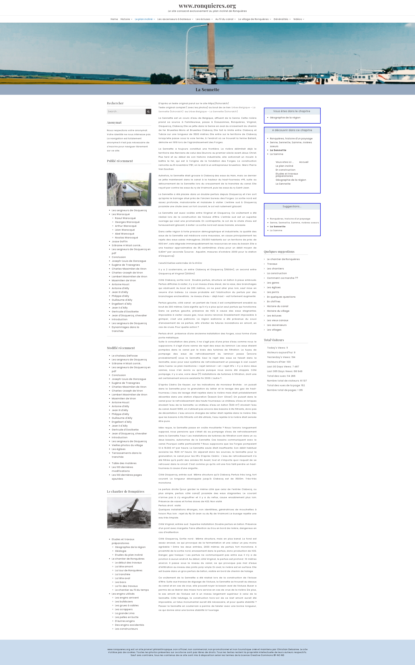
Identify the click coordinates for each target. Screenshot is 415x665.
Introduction (120, 319)
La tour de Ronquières (128, 570)
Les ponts (273, 292)
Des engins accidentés (129, 625)
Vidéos (297, 19)
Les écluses (203, 19)
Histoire (125, 19)
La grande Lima (125, 613)
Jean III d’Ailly (120, 292)
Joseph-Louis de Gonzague (129, 261)
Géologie (120, 551)
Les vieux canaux (278, 320)
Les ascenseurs (277, 325)
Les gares (273, 282)
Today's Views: (276, 347)
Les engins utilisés (123, 593)
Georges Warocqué (127, 222)
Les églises (119, 449)
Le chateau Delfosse (125, 355)
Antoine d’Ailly (120, 288)
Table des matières (124, 463)
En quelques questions (281, 296)
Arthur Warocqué (126, 226)
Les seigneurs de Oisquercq (129, 210)
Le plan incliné (144, 19)
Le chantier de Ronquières (128, 558)
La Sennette (278, 150)
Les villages (274, 329)
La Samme (276, 154)
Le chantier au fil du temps (132, 590)
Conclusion (119, 257)
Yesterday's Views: (279, 357)
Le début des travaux (128, 562)
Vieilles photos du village (127, 445)
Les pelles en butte (127, 617)
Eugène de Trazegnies (126, 264)
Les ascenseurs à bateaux (174, 19)
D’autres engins (125, 621)
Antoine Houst (120, 284)
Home (114, 19)
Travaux (272, 264)
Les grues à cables (127, 605)
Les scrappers (124, 609)
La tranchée (122, 574)
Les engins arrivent (127, 597)
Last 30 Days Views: (279, 366)
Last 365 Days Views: (280, 371)
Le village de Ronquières (253, 19)
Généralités (281, 19)
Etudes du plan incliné (129, 554)
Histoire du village (278, 311)
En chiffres (274, 301)
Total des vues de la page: (284, 385)
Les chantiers (275, 268)
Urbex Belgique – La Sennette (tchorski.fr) (213, 111)
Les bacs (120, 582)
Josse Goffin (120, 241)
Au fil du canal (224, 19)
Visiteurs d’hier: (277, 361)
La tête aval (122, 578)
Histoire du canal (278, 306)
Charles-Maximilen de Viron (129, 268)
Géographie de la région (130, 547)
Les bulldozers (124, 601)
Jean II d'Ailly (120, 307)
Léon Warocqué (125, 229)
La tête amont (124, 566)
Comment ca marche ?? (282, 278)
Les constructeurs (126, 628)
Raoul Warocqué (125, 218)
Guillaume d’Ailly (122, 300)
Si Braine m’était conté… (127, 245)
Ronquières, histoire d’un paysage (291, 138)
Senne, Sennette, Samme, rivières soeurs (294, 222)
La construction (277, 273)
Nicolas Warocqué (126, 237)
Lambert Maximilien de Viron (129, 276)
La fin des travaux (126, 586)
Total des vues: (277, 376)
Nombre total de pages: (282, 390)
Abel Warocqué (124, 233)
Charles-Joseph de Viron (127, 272)
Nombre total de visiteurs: (283, 380)
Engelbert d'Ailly (122, 303)
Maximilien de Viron (124, 280)
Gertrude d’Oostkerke (125, 311)
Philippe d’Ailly (120, 296)
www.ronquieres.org (207, 5)
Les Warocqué (121, 214)
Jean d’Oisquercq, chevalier (129, 315)
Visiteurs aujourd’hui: (280, 352)
